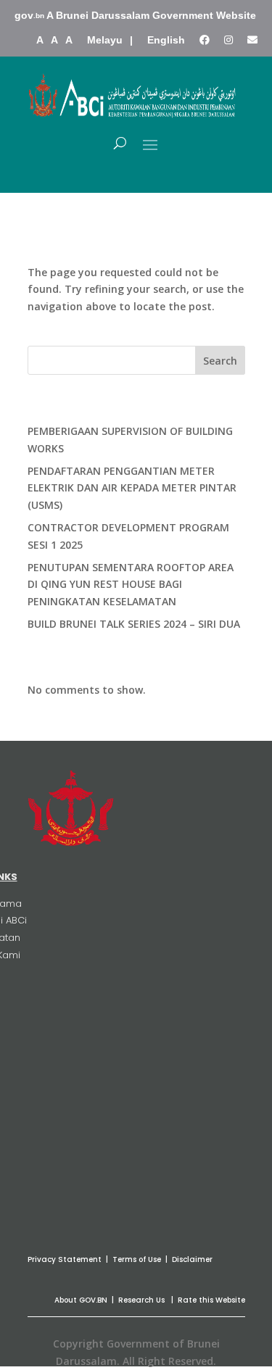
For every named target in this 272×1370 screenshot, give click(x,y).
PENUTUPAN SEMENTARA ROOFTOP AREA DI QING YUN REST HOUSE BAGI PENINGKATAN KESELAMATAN (131, 584)
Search (220, 361)
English (166, 40)
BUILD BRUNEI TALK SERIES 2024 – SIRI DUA (134, 624)
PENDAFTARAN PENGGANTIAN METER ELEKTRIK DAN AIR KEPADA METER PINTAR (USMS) (132, 488)
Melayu (105, 40)
